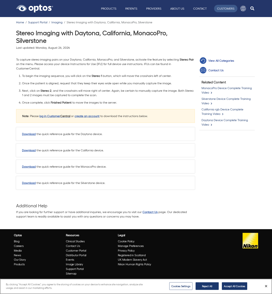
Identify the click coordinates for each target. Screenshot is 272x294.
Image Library (74, 264)
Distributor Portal (76, 255)
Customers (225, 8)
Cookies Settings (180, 286)
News (17, 255)
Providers (153, 8)
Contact (200, 8)
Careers (19, 246)
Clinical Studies (75, 241)
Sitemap (71, 273)
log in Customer (54, 116)
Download (29, 134)
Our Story (20, 259)
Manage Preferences (131, 246)
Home (20, 22)
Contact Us (150, 212)
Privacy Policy (126, 250)
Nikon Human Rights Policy (134, 264)
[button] (243, 8)
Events (70, 259)
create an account (87, 116)
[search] (252, 8)
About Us (177, 8)
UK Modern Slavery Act (132, 259)
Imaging (57, 22)
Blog (16, 241)
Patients (131, 8)
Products (108, 8)
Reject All (207, 286)
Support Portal (37, 22)
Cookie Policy (126, 241)
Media (18, 250)
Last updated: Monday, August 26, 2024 (43, 47)
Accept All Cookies (234, 286)
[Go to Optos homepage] (34, 8)
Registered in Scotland (132, 255)
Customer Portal (76, 250)
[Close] (266, 286)
